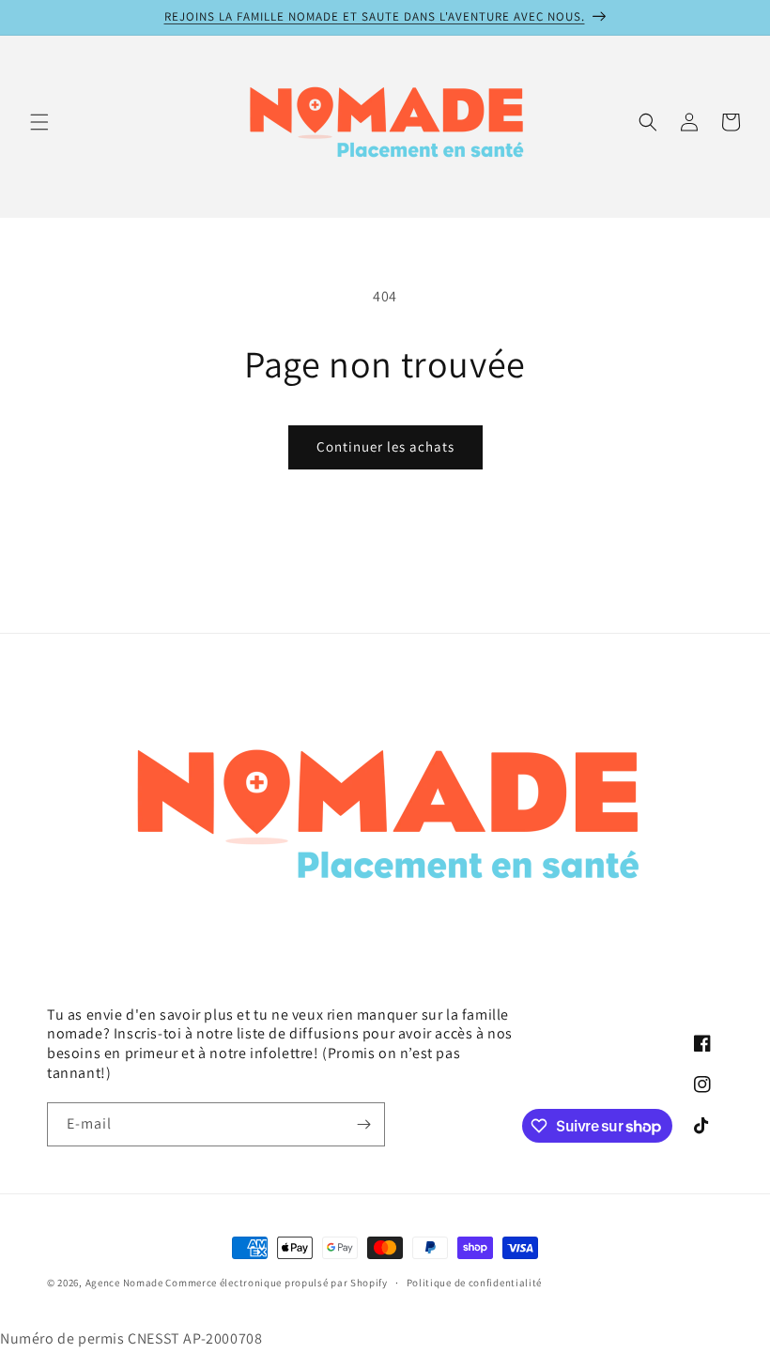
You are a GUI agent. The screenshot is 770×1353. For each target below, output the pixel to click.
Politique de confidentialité (475, 1282)
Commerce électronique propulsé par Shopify (276, 1282)
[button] (39, 122)
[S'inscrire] (363, 1124)
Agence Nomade (124, 1282)
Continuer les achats (385, 446)
